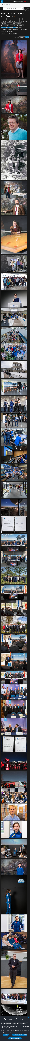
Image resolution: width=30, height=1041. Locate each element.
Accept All (5, 1034)
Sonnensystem (22, 29)
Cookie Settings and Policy (15, 1038)
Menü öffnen (6, 5)
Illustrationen (5, 25)
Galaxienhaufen (17, 23)
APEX (21, 19)
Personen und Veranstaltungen (9, 27)
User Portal (20, 1)
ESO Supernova (15, 21)
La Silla (12, 25)
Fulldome (3, 23)
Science (15, 1)
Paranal (22, 25)
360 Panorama (11, 19)
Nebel (17, 25)
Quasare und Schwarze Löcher (9, 29)
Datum (27, 37)
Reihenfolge (22, 37)
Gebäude (21, 27)
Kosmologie (4, 21)
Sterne (11, 31)
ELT (9, 21)
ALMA (17, 19)
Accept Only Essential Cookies (20, 1034)
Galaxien (9, 23)
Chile (25, 19)
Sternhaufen (4, 31)
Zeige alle (3, 19)
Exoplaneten (24, 21)
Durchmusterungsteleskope (8, 33)
